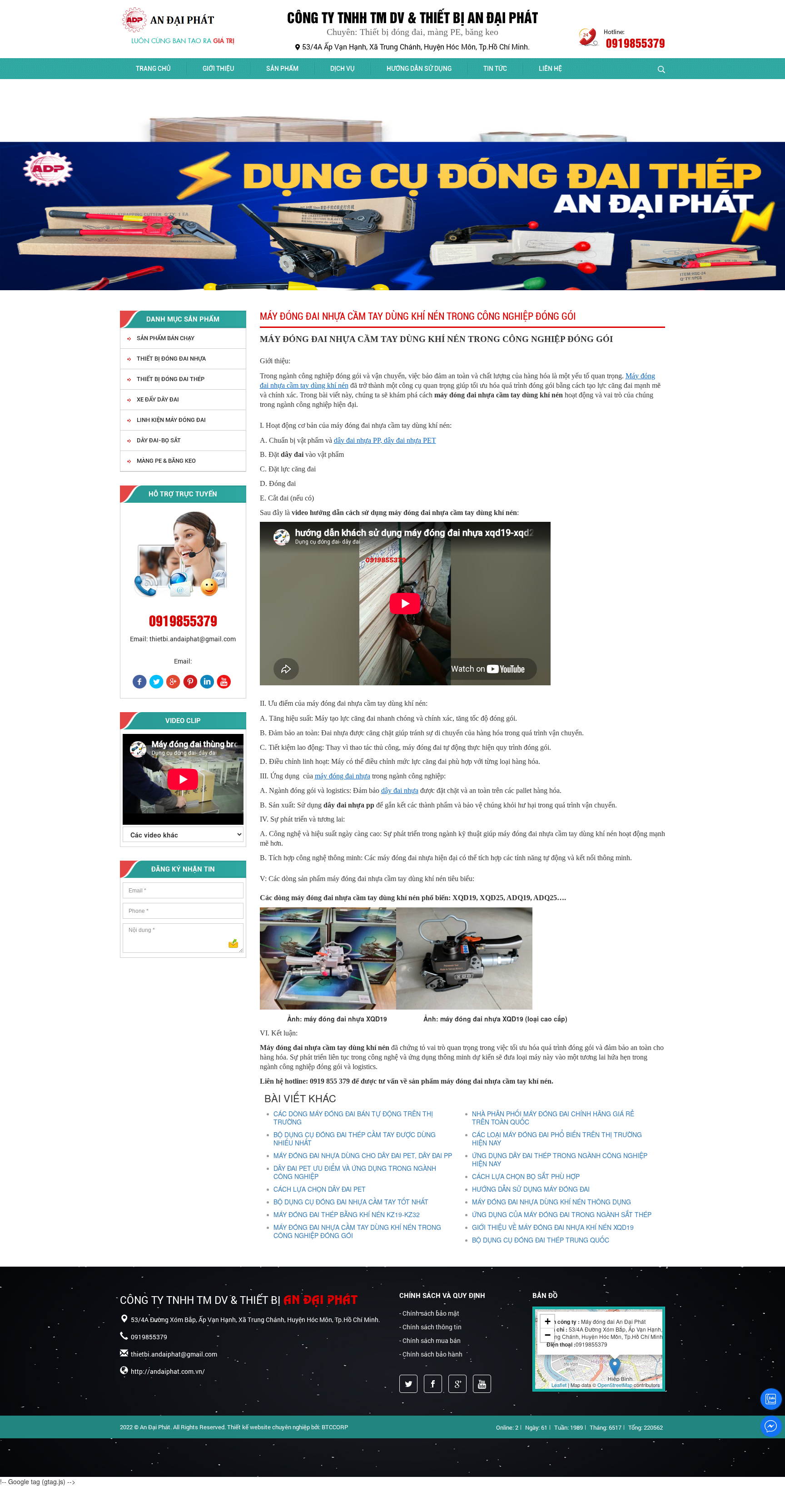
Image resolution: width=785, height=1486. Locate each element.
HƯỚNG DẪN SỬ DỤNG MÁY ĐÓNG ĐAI (531, 1189)
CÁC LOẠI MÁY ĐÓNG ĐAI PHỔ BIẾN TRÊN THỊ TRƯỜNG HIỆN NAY (557, 1138)
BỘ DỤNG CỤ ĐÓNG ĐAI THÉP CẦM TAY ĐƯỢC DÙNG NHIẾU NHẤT (354, 1138)
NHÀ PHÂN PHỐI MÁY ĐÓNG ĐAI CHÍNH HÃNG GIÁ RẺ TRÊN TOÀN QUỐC (553, 1118)
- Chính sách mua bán (430, 1340)
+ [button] (548, 1321)
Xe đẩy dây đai (157, 399)
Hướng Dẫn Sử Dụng (419, 68)
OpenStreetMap (614, 1384)
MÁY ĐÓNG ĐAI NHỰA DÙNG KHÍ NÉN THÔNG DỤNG (551, 1202)
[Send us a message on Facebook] (771, 1426)
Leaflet (558, 1384)
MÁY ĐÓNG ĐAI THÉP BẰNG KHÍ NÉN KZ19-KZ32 (346, 1214)
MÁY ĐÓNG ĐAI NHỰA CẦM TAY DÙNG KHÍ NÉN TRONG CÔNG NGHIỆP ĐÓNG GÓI (357, 1231)
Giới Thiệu (218, 68)
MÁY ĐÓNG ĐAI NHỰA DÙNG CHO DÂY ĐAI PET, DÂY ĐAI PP (362, 1155)
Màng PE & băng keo (165, 460)
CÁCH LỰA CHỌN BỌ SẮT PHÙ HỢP (526, 1176)
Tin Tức (495, 68)
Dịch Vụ (342, 68)
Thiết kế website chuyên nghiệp (268, 1427)
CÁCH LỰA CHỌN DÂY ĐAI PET (319, 1189)
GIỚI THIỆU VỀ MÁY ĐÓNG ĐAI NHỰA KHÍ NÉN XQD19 (553, 1227)
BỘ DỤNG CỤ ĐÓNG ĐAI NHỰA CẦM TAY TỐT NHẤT (350, 1202)
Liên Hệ (550, 68)
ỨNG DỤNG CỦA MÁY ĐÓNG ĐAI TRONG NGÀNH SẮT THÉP (561, 1214)
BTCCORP (335, 1427)
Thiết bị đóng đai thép (169, 379)
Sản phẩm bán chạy (164, 338)
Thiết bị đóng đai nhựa (170, 358)
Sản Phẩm (282, 68)
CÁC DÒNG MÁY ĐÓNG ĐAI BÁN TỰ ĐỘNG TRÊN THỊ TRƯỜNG (353, 1118)
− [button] (548, 1335)
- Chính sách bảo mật (429, 1313)
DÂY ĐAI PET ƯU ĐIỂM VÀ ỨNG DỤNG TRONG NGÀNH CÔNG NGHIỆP (354, 1172)
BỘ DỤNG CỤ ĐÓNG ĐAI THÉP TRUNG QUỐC (540, 1240)
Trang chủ (153, 68)
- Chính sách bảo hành (430, 1354)
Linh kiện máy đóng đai (170, 419)
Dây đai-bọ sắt (158, 440)
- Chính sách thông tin (430, 1327)
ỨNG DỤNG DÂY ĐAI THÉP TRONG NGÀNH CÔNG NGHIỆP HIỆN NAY (559, 1159)
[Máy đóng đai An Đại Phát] (186, 18)
